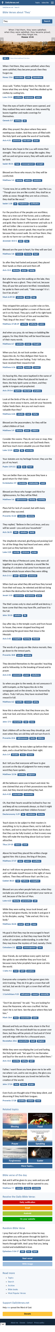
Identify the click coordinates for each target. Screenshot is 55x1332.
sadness (28, 180)
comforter (37, 180)
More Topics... (27, 1166)
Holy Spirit (27, 141)
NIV (5, 58)
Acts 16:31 (7, 532)
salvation (23, 532)
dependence (37, 77)
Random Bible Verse (14, 1228)
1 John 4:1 (7, 971)
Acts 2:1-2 (7, 576)
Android (27, 1213)
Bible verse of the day (15, 1175)
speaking (19, 344)
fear (26, 241)
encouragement (28, 164)
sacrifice (24, 324)
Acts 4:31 (7, 141)
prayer (36, 141)
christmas (25, 552)
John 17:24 (7, 1084)
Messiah (36, 639)
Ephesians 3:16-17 (11, 1251)
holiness (25, 881)
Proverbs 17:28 (9, 1101)
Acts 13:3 (7, 270)
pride (28, 77)
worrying (29, 450)
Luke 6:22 (7, 901)
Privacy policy (39, 1323)
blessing (19, 180)
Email (27, 1208)
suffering (33, 324)
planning (31, 516)
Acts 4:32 (7, 794)
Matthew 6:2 (8, 702)
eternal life (17, 722)
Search (17, 7)
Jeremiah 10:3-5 (10, 241)
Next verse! (27, 1258)
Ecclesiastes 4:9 (9, 483)
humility (28, 367)
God (25, 722)
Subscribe (45, 3)
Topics (37, 3)
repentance (19, 596)
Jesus (28, 297)
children (35, 431)
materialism (19, 77)
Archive (11, 1286)
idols (20, 241)
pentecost (16, 141)
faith (15, 532)
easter (38, 97)
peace (27, 431)
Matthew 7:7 (8, 1188)
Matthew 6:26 (9, 414)
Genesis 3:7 (8, 121)
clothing (18, 121)
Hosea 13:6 (7, 77)
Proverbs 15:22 (9, 516)
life (22, 450)
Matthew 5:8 (8, 254)
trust (28, 414)
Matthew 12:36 (9, 774)
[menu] (52, 3)
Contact (30, 1323)
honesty (19, 254)
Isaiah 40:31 (8, 164)
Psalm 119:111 (9, 467)
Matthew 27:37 (9, 861)
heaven (23, 576)
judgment (31, 775)
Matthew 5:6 (8, 500)
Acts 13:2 (7, 1061)
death (33, 1041)
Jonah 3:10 (7, 595)
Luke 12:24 (7, 450)
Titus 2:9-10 (8, 845)
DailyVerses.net (8, 7)
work (43, 483)
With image (27, 1264)
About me (14, 1323)
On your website (27, 1219)
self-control (25, 994)
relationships (33, 483)
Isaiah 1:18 (7, 204)
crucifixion (18, 97)
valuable (20, 414)
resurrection (25, 1018)
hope (17, 164)
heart (36, 254)
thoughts (36, 344)
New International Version (20, 58)
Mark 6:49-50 (9, 297)
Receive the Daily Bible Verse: (19, 1197)
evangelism (17, 639)
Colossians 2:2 (9, 947)
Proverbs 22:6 (9, 738)
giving (36, 702)
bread (21, 924)
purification (35, 204)
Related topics (11, 1109)
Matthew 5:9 (8, 431)
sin (25, 121)
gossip (19, 655)
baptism (18, 391)
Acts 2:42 (7, 675)
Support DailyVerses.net (16, 1303)
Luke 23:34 (7, 97)
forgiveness (29, 97)
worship (16, 552)
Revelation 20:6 (10, 1041)
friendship (22, 483)
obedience (36, 675)
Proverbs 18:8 (9, 655)
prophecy (37, 391)
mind (38, 1101)
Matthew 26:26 (9, 924)
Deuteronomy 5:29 (11, 814)
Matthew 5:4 (8, 180)
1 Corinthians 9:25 (11, 994)
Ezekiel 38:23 (8, 881)
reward (37, 367)
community (17, 675)
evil (35, 901)
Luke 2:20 (7, 552)
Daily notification (27, 1202)
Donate (27, 1314)
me (8, 1308)
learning (27, 639)
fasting (32, 270)
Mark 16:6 (7, 1018)
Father (35, 414)
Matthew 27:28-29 (11, 324)
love (40, 948)
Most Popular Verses (17, 1293)
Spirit (16, 576)
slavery (17, 845)
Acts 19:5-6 (8, 391)
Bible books (13, 1290)
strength (40, 164)
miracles (20, 297)
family (32, 532)
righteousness (21, 500)
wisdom (30, 1101)
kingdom (41, 1041)
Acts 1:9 (6, 755)
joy (24, 467)
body (27, 924)
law (19, 467)
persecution (26, 901)
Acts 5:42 (7, 639)
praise (34, 552)
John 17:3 (7, 722)
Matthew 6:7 (8, 344)
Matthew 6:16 (9, 367)
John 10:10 (7, 615)
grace (39, 596)
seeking (27, 1188)
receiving (41, 500)
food (16, 450)
